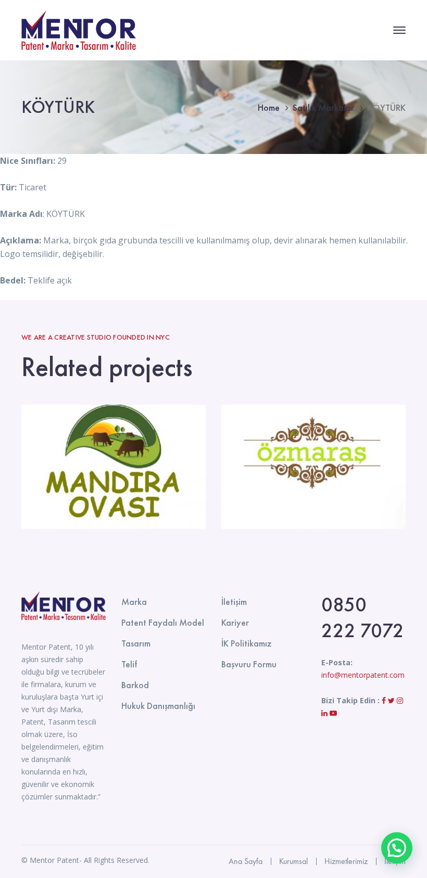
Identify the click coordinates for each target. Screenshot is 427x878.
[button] (396, 847)
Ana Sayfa (245, 861)
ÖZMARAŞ (313, 467)
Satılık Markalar (323, 107)
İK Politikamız (246, 643)
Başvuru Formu (249, 664)
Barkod (135, 685)
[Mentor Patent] (78, 29)
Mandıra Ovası (113, 467)
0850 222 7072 (362, 617)
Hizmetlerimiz (346, 861)
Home (269, 107)
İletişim (234, 602)
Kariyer (235, 622)
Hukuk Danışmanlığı (158, 706)
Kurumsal (293, 861)
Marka (134, 602)
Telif (129, 664)
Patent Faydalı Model (162, 622)
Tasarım (135, 643)
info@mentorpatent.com (363, 675)
